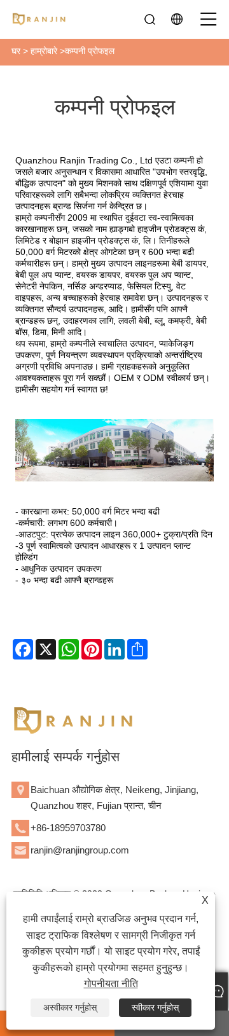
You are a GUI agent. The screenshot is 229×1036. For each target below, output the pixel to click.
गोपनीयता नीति (111, 983)
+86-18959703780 (68, 827)
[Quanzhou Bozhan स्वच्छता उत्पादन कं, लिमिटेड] (39, 19)
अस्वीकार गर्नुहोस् (70, 1007)
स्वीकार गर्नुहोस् (155, 1007)
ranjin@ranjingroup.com (80, 850)
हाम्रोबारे (44, 51)
